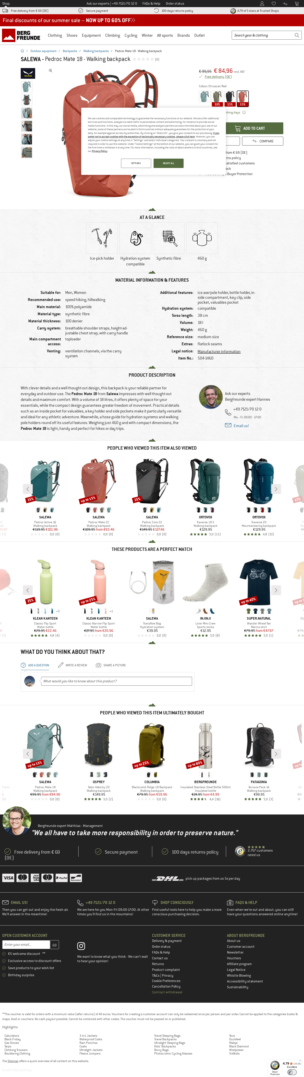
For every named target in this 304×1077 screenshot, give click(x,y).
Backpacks (70, 51)
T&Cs (156, 975)
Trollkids (234, 1053)
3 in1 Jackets (88, 1036)
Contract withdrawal (167, 992)
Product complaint (166, 970)
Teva (232, 1036)
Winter (147, 35)
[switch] (292, 1072)
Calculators (11, 1036)
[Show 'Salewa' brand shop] (28, 73)
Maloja (233, 1043)
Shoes (72, 35)
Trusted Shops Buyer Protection (229, 174)
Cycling (131, 35)
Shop (6, 3)
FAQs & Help (161, 952)
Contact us (160, 958)
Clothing (55, 35)
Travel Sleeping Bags (167, 1036)
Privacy (167, 975)
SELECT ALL (168, 163)
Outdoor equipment (43, 51)
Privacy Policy (99, 151)
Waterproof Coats (90, 1039)
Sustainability (237, 987)
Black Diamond (239, 1046)
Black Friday (12, 1039)
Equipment (91, 35)
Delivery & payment (167, 941)
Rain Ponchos (88, 1043)
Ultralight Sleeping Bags (169, 1043)
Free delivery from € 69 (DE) (30, 11)
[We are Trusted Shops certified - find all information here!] (240, 851)
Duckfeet (235, 1039)
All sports (165, 35)
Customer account (241, 946)
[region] (153, 141)
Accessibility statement (245, 981)
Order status (161, 946)
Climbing (112, 35)
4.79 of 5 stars (258, 11)
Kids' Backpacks (165, 1046)
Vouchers (234, 958)
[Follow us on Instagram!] (84, 947)
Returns (158, 964)
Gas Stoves (11, 1043)
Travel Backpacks (165, 1039)
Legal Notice (236, 970)
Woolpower (236, 1050)
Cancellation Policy (166, 986)
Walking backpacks (96, 51)
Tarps (7, 1046)
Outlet (199, 35)
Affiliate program (239, 964)
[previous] (28, 489)
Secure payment (97, 11)
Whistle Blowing (239, 975)
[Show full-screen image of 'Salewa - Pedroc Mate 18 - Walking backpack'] (50, 70)
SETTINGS (136, 163)
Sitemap (13, 1061)
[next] (276, 489)
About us (233, 941)
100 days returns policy (177, 11)
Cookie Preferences (166, 981)
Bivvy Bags (161, 1050)
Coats (83, 1046)
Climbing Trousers (16, 1050)
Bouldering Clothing (17, 1053)
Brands (183, 35)
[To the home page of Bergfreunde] (22, 35)
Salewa (31, 59)
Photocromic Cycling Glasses (173, 1053)
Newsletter (235, 952)
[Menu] (300, 1062)
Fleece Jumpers (90, 1053)
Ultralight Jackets (91, 1050)
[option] (102, 245)
